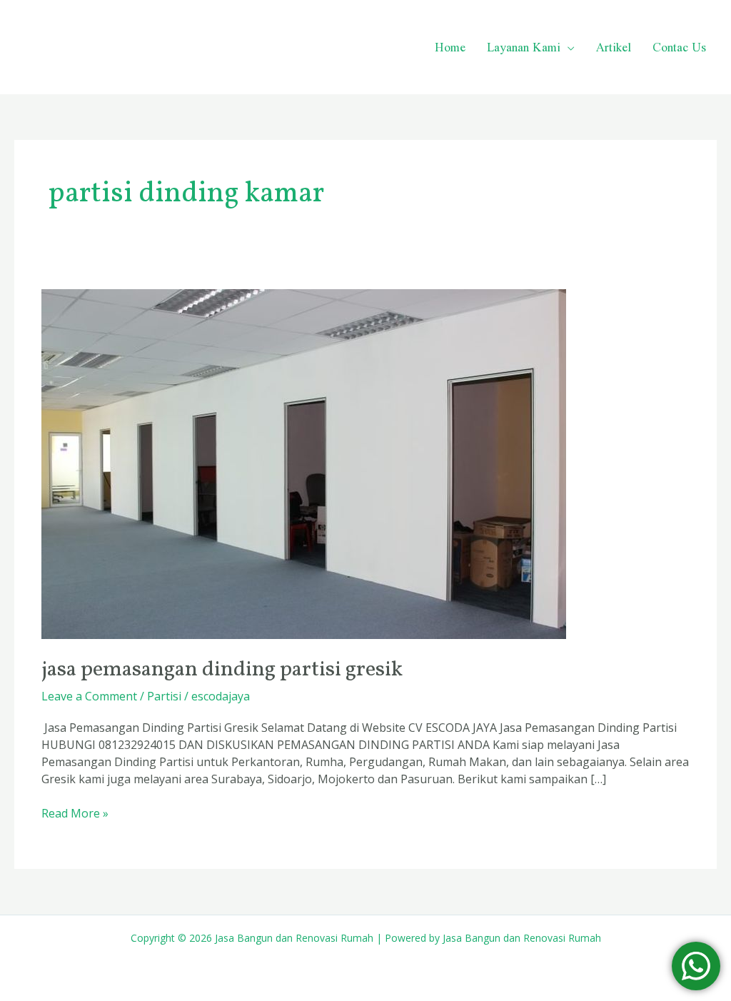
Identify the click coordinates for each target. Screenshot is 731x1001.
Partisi (164, 696)
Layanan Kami (523, 47)
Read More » (75, 813)
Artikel (613, 47)
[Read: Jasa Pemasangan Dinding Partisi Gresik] (303, 463)
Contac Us (679, 47)
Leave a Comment (89, 696)
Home (450, 47)
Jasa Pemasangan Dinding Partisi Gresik (222, 670)
